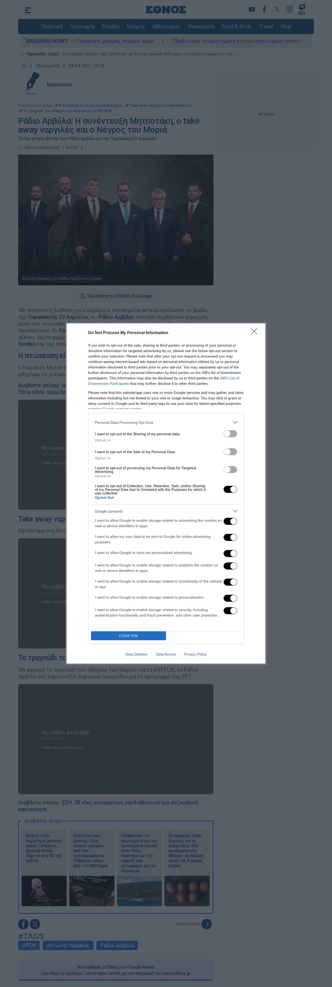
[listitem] (166, 422)
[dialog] (166, 493)
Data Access (166, 654)
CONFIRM (128, 636)
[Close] (256, 333)
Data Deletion (137, 654)
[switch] (230, 433)
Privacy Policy (195, 654)
